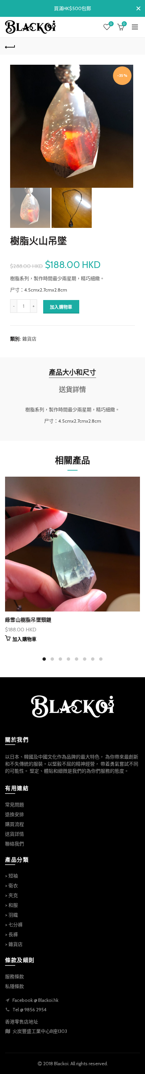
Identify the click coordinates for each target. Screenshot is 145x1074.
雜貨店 (29, 339)
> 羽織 (11, 915)
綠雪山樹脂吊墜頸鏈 (28, 620)
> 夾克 (11, 895)
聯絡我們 (14, 844)
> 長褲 (11, 934)
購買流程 (14, 824)
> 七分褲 (14, 925)
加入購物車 (61, 306)
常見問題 (14, 805)
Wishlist (111, 24)
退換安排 (14, 814)
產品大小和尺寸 (72, 372)
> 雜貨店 (14, 944)
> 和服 (11, 905)
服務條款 (14, 977)
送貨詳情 (72, 390)
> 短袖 (11, 876)
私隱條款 (14, 986)
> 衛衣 (11, 886)
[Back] (10, 46)
